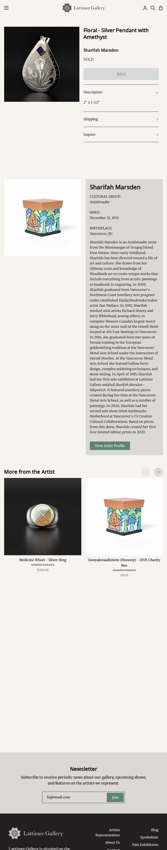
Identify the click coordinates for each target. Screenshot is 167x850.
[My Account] (143, 8)
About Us (112, 842)
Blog (154, 830)
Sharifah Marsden (101, 50)
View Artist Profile (110, 446)
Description (93, 92)
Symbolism (149, 837)
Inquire (89, 134)
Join (115, 797)
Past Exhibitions (145, 845)
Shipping (91, 119)
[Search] (151, 8)
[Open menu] (4, 7)
